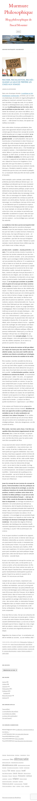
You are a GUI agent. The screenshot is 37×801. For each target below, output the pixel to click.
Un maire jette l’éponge (21, 734)
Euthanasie (26, 767)
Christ (28, 755)
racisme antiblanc (12, 649)
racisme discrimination (10, 651)
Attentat (4, 755)
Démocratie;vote (6, 762)
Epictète (21, 767)
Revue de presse (6, 695)
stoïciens (21, 781)
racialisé (14, 646)
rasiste (19, 651)
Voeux (22, 786)
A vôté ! (17, 736)
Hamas (13, 770)
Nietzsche (15, 776)
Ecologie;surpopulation (13, 767)
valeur (14, 786)
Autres (4, 682)
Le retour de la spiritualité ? (10, 716)
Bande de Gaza (10, 755)
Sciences (4, 698)
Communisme (5, 759)
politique (29, 776)
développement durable (24, 765)
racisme (4, 649)
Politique (29, 642)
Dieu (11, 759)
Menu (18, 31)
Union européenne (7, 786)
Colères (4, 684)
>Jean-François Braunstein (18, 644)
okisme (9, 646)
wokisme (27, 786)
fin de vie (4, 770)
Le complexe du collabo (9, 714)
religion (16, 778)
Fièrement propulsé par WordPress (11, 797)
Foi (8, 770)
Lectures (4, 686)
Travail (25, 784)
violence (18, 786)
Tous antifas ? (6, 709)
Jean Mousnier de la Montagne (23, 741)
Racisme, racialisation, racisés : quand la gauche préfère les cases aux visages (18, 82)
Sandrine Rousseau (7, 781)
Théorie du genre (7, 784)
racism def (31, 646)
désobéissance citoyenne (17, 762)
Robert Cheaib (23, 779)
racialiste (25, 646)
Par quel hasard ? (7, 718)
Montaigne (5, 776)
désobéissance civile (9, 765)
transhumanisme (18, 784)
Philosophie (23, 642)
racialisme (19, 646)
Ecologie (5, 693)
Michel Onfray (27, 773)
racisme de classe (22, 649)
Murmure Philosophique (18, 8)
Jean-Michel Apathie (7, 773)
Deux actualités (19, 739)
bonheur (17, 755)
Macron (20, 773)
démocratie (21, 759)
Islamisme (18, 770)
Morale (10, 776)
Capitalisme (23, 755)
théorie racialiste (26, 651)
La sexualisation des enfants (10, 711)
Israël (23, 770)
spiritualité (15, 781)
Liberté (15, 773)
